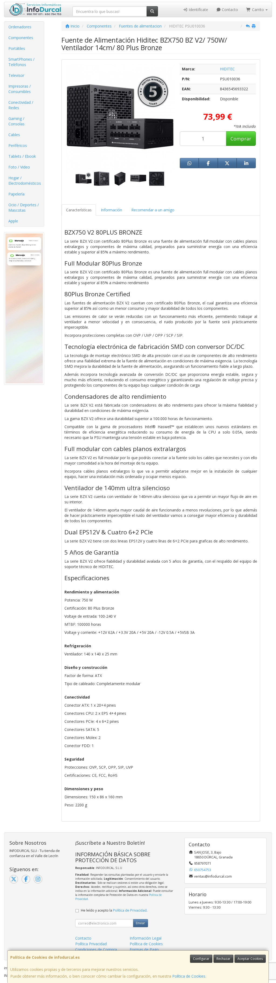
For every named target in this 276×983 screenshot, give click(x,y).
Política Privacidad (91, 943)
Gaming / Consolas (16, 121)
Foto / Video (19, 167)
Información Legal (145, 938)
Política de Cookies (188, 976)
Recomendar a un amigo (152, 209)
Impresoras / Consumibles (19, 89)
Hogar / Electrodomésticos (24, 180)
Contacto (229, 9)
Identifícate (198, 9)
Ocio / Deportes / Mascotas (23, 207)
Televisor (16, 75)
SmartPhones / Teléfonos (21, 62)
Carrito (258, 9)
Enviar (140, 923)
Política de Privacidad (130, 910)
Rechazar (223, 958)
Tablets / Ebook (22, 156)
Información (111, 209)
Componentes (20, 37)
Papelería (16, 194)
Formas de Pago (144, 949)
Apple (13, 221)
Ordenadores (19, 26)
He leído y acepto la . (114, 910)
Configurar (201, 958)
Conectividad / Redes (20, 105)
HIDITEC (227, 68)
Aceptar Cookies (250, 958)
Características (79, 209)
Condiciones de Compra (96, 949)
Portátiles (16, 48)
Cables (14, 134)
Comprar (240, 138)
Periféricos (17, 145)
